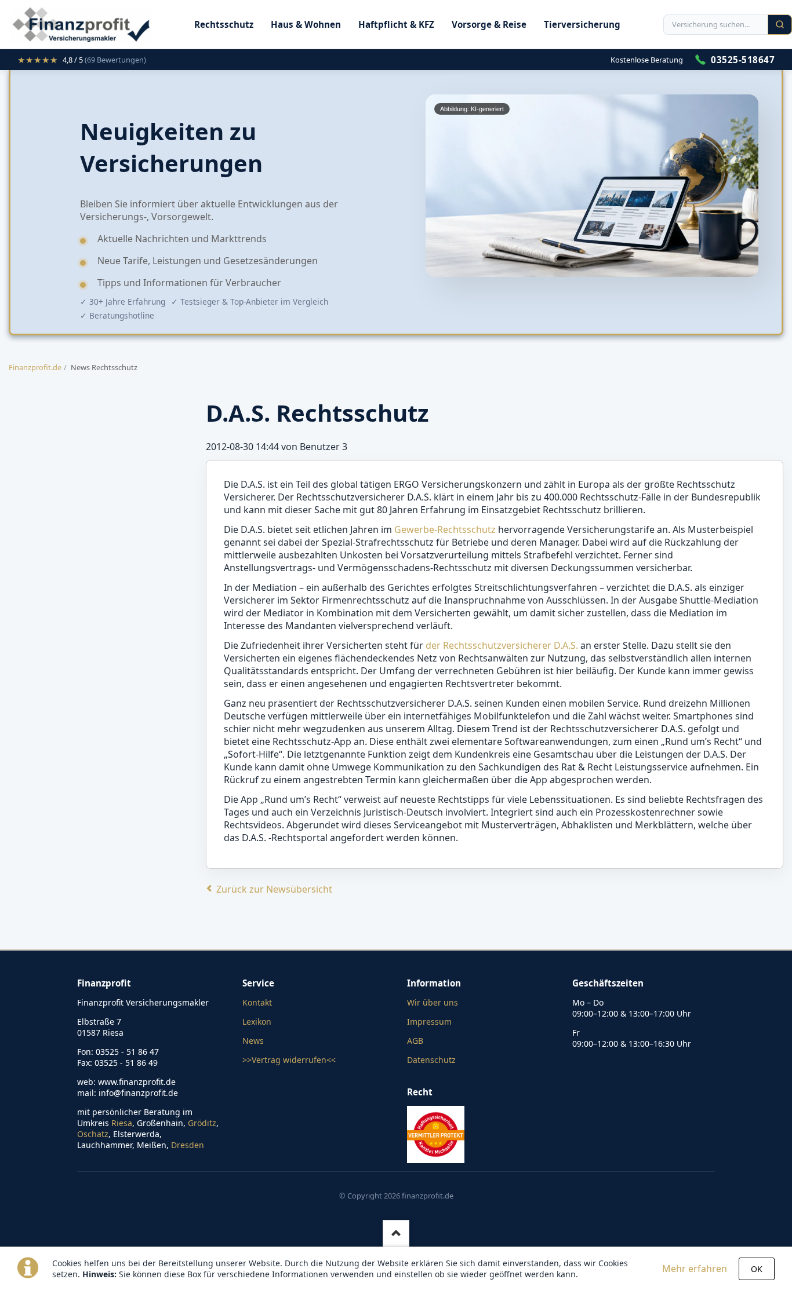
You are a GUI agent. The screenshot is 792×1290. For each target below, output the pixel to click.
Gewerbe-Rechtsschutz (445, 529)
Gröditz (202, 1122)
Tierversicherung (582, 24)
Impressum (429, 1021)
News (253, 1040)
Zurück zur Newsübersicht (274, 889)
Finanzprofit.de (35, 367)
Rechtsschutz (223, 24)
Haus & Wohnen (306, 24)
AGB (415, 1040)
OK (756, 1268)
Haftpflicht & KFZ (396, 24)
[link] (81, 59)
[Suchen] (780, 24)
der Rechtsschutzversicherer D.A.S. (502, 645)
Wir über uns (432, 1002)
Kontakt (257, 1002)
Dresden (187, 1144)
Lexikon (256, 1021)
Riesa (121, 1122)
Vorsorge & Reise (489, 24)
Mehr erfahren (694, 1268)
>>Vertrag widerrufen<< (289, 1059)
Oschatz (92, 1133)
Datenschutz (431, 1059)
